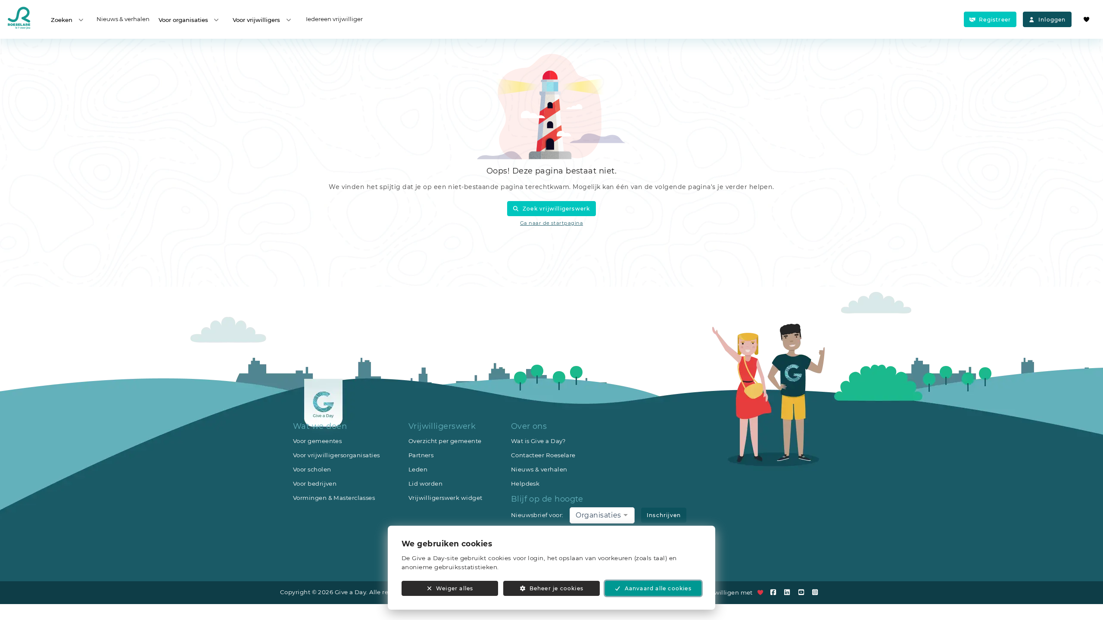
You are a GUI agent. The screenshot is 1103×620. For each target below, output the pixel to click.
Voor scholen (312, 469)
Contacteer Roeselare (543, 455)
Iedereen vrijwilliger (334, 19)
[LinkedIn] (789, 592)
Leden (417, 469)
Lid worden (425, 483)
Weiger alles (454, 588)
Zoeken (61, 19)
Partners (421, 455)
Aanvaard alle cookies (658, 588)
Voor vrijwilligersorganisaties (336, 455)
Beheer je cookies (556, 588)
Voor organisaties (183, 19)
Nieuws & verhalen (123, 19)
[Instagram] (817, 592)
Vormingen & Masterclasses (334, 497)
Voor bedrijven (315, 483)
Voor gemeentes (317, 440)
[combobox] (602, 515)
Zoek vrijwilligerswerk (556, 208)
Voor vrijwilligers (256, 19)
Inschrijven (664, 515)
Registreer (995, 19)
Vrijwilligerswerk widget (445, 497)
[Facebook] (775, 592)
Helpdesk (525, 483)
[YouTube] (803, 592)
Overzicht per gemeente (445, 440)
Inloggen (1052, 19)
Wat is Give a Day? (538, 440)
